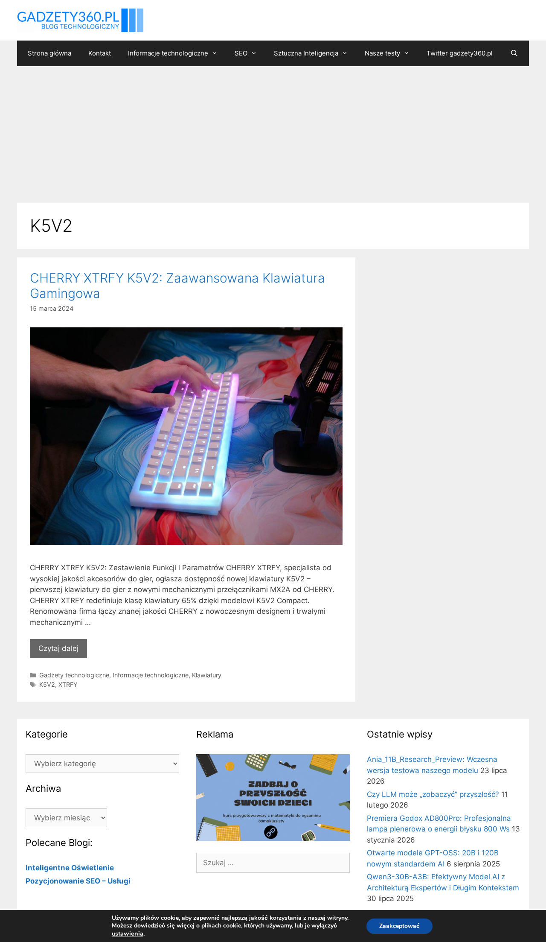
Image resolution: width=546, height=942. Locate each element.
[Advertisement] (273, 130)
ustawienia (127, 933)
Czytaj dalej (58, 648)
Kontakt (99, 53)
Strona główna (49, 53)
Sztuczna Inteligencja (306, 53)
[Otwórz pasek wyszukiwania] (513, 53)
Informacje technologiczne (168, 53)
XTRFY (68, 684)
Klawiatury (206, 675)
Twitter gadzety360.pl (460, 53)
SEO (241, 53)
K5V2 (47, 684)
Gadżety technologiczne (74, 675)
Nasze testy (382, 53)
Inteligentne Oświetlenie (70, 867)
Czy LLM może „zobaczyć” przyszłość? (433, 794)
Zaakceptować (399, 926)
